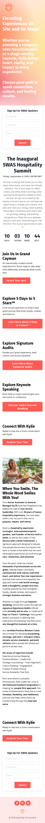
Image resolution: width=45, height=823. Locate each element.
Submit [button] (22, 142)
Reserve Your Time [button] (17, 442)
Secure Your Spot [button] (16, 280)
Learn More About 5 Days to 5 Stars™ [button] (22, 323)
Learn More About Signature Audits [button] (22, 365)
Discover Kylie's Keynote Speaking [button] (22, 407)
